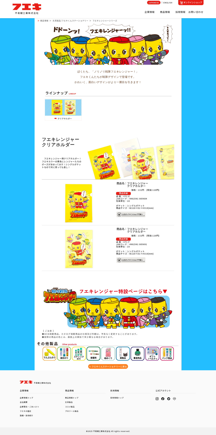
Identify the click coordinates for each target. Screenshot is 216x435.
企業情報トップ (26, 397)
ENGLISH (167, 2)
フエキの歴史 (25, 411)
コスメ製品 (70, 406)
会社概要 (23, 402)
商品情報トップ (71, 397)
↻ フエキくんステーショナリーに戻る (108, 366)
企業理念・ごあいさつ (29, 406)
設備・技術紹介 (26, 415)
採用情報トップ (117, 397)
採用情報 (180, 12)
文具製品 (69, 402)
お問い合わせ (195, 12)
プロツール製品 (71, 411)
